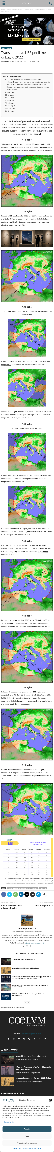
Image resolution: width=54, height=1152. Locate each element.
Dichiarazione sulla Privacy (31, 1148)
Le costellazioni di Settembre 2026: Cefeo (25, 968)
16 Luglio (11, 106)
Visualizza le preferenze (27, 1143)
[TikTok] (35, 1039)
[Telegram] (38, 894)
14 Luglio (10, 100)
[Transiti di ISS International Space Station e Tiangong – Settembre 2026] (6, 987)
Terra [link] (49, 701)
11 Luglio (10, 92)
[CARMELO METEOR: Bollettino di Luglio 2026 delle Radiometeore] (6, 996)
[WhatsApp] (15, 894)
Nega (27, 1136)
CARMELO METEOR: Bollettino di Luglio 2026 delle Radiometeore (28, 994)
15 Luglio (11, 103)
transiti (34, 888)
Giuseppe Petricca (9, 61)
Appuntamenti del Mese (14, 9)
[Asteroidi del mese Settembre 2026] (6, 961)
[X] (9, 894)
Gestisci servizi (9, 1122)
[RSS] (19, 1039)
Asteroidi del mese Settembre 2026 (23, 959)
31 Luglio (11, 111)
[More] (44, 894)
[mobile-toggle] (3, 3)
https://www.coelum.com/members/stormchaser (27, 931)
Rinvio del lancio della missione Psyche (11, 906)
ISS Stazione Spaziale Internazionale (19, 888)
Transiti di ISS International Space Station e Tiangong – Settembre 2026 (30, 986)
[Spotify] (24, 1039)
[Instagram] (27, 946)
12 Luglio (11, 95)
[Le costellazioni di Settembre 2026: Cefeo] (6, 970)
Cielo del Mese (28, 9)
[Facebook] (3, 894)
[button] (50, 1100)
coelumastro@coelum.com (31, 1034)
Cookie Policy (16, 1148)
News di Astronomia (22, 1072)
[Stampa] (32, 894)
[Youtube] (45, 1039)
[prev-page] (25, 1002)
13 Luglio (11, 98)
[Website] (30, 946)
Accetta (27, 1129)
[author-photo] (27, 920)
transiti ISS (42, 888)
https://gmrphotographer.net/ (34, 943)
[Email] (26, 894)
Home (3, 9)
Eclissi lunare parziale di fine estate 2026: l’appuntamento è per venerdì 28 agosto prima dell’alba (31, 977)
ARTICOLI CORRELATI (18, 954)
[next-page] (28, 1002)
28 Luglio (12, 108)
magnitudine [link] (47, 147)
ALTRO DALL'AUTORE (36, 954)
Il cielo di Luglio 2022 (43, 905)
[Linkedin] (21, 894)
